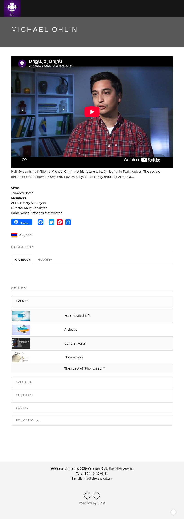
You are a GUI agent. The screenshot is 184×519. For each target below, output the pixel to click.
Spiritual (25, 382)
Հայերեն (26, 235)
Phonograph (73, 357)
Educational (28, 420)
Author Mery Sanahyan (28, 203)
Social (22, 408)
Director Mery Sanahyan (29, 208)
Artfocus (70, 329)
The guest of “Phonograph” (84, 368)
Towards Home (22, 193)
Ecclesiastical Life (77, 315)
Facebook (23, 260)
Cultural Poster (75, 343)
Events (22, 301)
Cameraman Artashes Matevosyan (37, 213)
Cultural (25, 395)
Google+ (45, 260)
